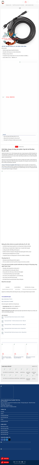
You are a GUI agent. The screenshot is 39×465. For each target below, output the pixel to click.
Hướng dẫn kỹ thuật (4, 421)
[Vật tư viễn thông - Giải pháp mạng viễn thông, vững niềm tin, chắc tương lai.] (10, 2)
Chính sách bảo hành (4, 432)
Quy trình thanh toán (4, 417)
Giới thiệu (2, 411)
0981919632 (6, 462)
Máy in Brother (29, 5)
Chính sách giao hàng (4, 428)
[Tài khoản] (28, 2)
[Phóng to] (3, 44)
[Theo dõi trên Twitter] (7, 440)
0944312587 (6, 458)
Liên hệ (2, 413)
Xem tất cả (34, 366)
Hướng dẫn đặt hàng (4, 415)
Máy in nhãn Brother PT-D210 (7, 299)
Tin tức (2, 419)
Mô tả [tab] (17, 146)
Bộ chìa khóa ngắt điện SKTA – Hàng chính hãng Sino (19, 357)
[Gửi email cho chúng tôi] (9, 440)
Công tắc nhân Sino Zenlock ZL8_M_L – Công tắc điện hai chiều (6, 357)
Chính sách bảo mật (4, 434)
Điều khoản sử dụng (4, 426)
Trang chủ (8, 5)
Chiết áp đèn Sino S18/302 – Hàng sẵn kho (31, 357)
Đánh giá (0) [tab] (21, 146)
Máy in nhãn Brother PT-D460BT (7, 301)
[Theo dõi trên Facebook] (2, 440)
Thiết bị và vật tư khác (18, 5)
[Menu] (37, 2)
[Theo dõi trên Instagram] (4, 440)
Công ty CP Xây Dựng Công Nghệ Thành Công (10, 164)
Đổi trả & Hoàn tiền (4, 430)
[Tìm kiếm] (23, 2)
